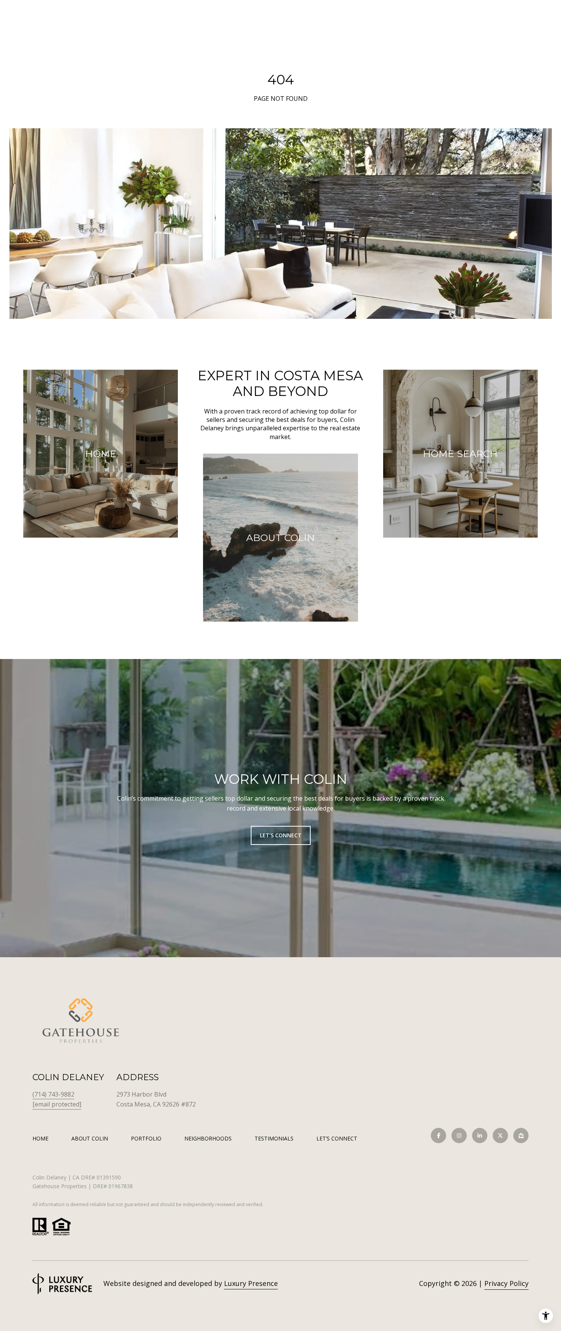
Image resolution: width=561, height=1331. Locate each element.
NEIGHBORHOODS (208, 1138)
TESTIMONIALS (274, 1138)
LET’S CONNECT (336, 1139)
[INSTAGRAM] (459, 1135)
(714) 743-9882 (53, 1094)
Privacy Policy (506, 1283)
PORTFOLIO (146, 1138)
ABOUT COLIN (89, 1138)
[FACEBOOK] (438, 1135)
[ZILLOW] (521, 1135)
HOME (40, 1138)
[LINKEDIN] (479, 1135)
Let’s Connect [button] (280, 835)
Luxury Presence (251, 1283)
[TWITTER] (500, 1135)
